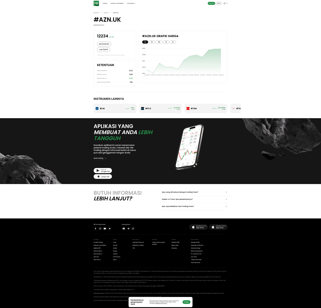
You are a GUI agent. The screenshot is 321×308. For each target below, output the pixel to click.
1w (173, 42)
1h (145, 42)
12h (159, 42)
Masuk (219, 3)
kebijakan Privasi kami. (161, 303)
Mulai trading (98, 158)
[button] (194, 192)
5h (152, 42)
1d (166, 42)
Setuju (186, 302)
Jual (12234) (103, 50)
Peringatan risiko (99, 293)
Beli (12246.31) (104, 44)
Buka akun (211, 3)
